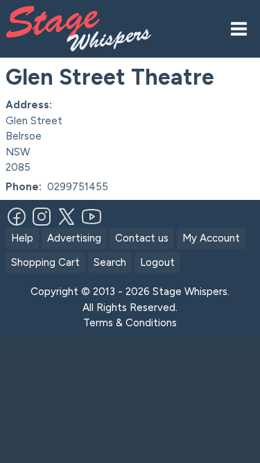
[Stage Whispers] (84, 29)
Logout (157, 262)
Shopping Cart (45, 262)
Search (110, 262)
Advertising (74, 238)
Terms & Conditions (130, 323)
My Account (211, 238)
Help (22, 238)
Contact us (141, 238)
